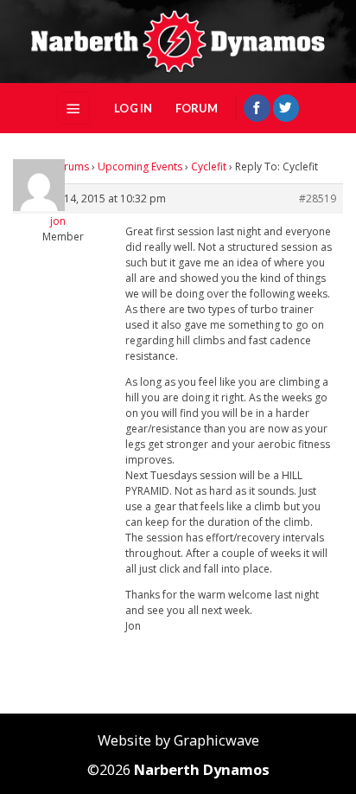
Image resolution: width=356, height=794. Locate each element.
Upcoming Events (140, 166)
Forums (70, 166)
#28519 (317, 198)
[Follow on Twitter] (286, 107)
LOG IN (133, 108)
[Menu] (73, 108)
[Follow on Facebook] (257, 107)
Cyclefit (208, 166)
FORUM (196, 108)
